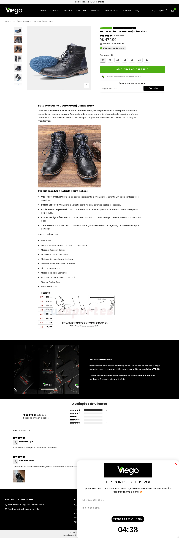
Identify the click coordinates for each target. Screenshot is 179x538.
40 (117, 60)
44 (147, 60)
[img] (19, 437)
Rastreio (127, 10)
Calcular (154, 88)
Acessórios (95, 10)
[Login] (167, 10)
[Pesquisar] (153, 10)
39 (110, 60)
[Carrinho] (172, 10)
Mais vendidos (111, 10)
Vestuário (81, 10)
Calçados (54, 10)
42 (132, 60)
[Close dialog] (176, 464)
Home (43, 10)
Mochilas (68, 10)
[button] (106, 35)
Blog (137, 10)
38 (103, 60)
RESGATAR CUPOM (128, 519)
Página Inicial (11, 21)
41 (125, 60)
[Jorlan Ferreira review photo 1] (19, 476)
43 (139, 60)
